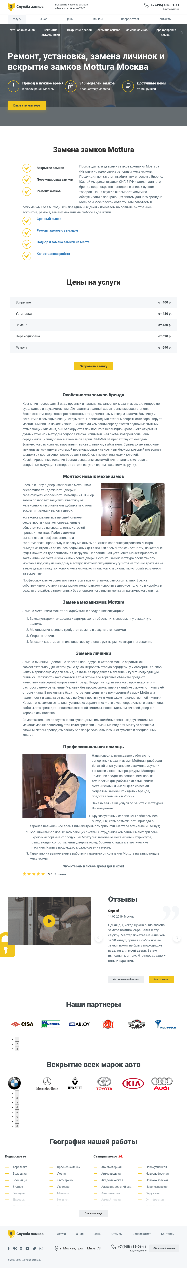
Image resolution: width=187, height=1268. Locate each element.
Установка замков (22, 30)
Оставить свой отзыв (126, 979)
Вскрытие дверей (79, 30)
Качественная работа (53, 254)
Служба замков (29, 6)
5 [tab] (17, 1112)
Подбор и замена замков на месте (63, 242)
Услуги (16, 19)
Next (182, 33)
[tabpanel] (22, 1024)
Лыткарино (65, 1180)
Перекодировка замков (55, 179)
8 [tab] (17, 1126)
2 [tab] (17, 1044)
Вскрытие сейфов (108, 30)
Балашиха (20, 1173)
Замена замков (137, 30)
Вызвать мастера (27, 105)
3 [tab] (17, 1048)
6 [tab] (17, 1116)
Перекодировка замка (165, 32)
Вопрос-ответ (130, 19)
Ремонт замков (49, 191)
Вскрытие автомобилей (50, 32)
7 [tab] (17, 1121)
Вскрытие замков (50, 168)
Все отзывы (161, 979)
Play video (49, 921)
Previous (99, 938)
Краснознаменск (68, 1167)
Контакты (164, 19)
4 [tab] (17, 1107)
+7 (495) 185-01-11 (165, 5)
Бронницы (20, 1180)
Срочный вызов (49, 219)
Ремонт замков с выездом (57, 230)
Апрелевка (20, 1167)
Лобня (61, 1173)
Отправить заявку (93, 366)
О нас (43, 19)
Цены (69, 19)
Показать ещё (93, 1213)
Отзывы (97, 19)
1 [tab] (17, 1039)
